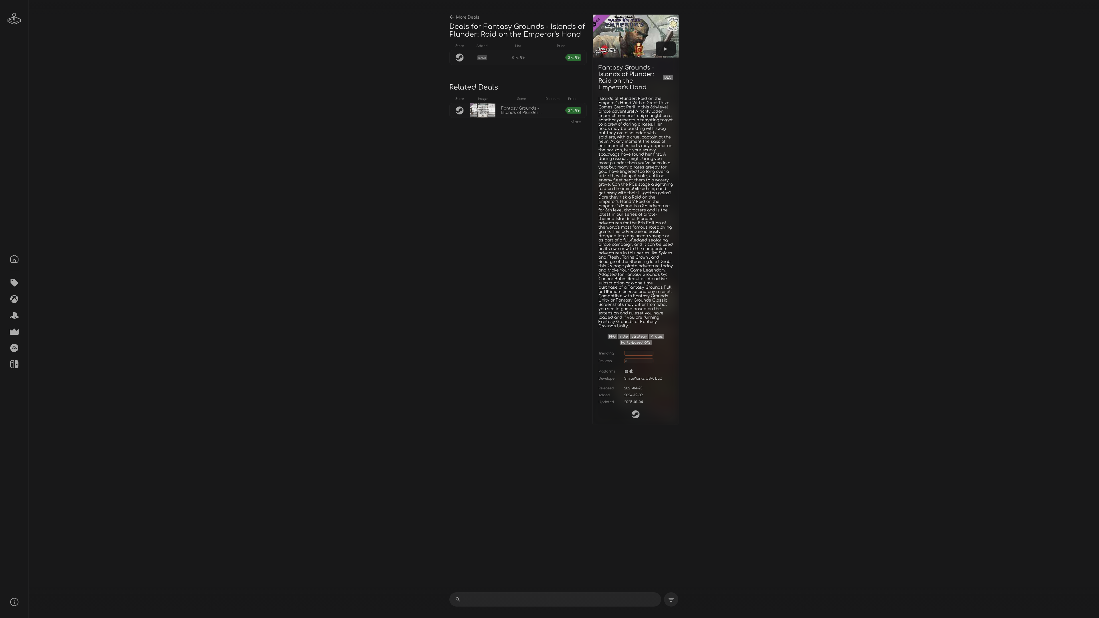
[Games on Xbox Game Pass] (14, 299)
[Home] (14, 259)
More (575, 122)
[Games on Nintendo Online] (14, 364)
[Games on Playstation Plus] (14, 315)
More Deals (467, 17)
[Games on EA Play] (14, 347)
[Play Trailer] (666, 48)
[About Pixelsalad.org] (14, 602)
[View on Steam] (635, 414)
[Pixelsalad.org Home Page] (14, 18)
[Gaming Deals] (14, 282)
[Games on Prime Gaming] (14, 331)
